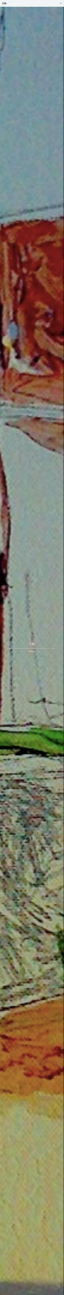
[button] (61, 3)
